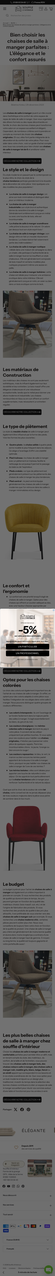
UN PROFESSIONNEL (27, 653)
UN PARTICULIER (27, 646)
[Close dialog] (53, 610)
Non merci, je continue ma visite (27, 659)
